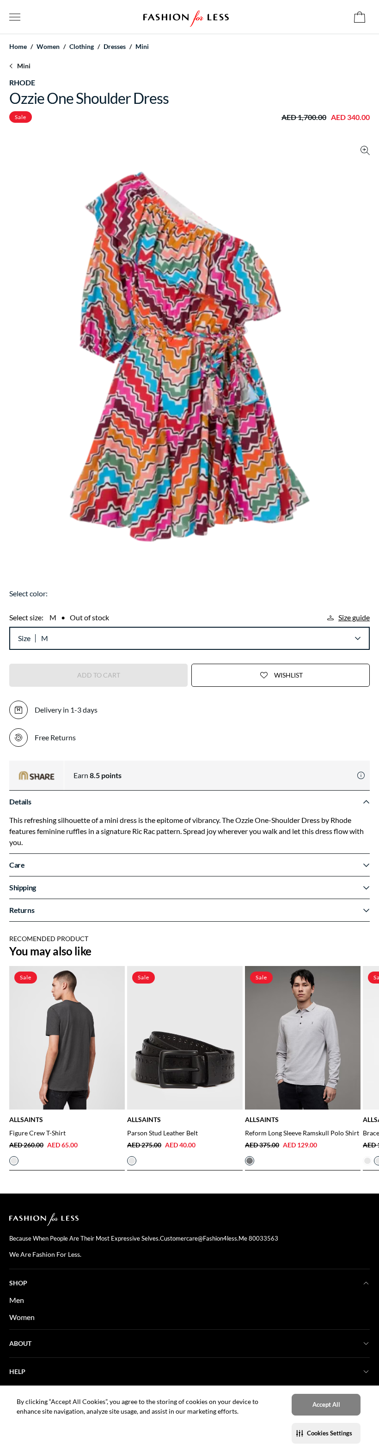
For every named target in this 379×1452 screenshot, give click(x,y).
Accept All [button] (326, 1404)
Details (20, 801)
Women (22, 1317)
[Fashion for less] (186, 17)
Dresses (115, 46)
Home (18, 46)
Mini (142, 46)
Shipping (22, 887)
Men (16, 1300)
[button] (326, 1433)
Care (16, 864)
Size (24, 638)
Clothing (81, 46)
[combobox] (201, 638)
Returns (21, 910)
